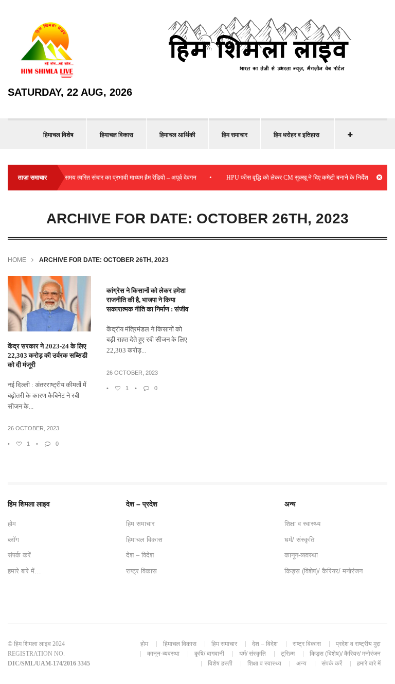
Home (17, 260)
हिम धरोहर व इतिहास (296, 134)
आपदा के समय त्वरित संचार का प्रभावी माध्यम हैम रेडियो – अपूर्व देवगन (114, 177)
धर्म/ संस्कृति (299, 539)
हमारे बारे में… (24, 571)
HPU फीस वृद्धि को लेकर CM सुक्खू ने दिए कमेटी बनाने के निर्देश (291, 177)
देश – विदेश (140, 555)
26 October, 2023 (33, 428)
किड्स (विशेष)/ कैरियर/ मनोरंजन (323, 571)
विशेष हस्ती (220, 663)
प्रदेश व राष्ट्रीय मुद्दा (358, 643)
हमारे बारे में (369, 663)
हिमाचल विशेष (58, 134)
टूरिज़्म (288, 653)
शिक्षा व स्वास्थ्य (302, 524)
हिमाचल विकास (116, 134)
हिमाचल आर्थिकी (177, 134)
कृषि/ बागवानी (209, 653)
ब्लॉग (13, 539)
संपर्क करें (19, 555)
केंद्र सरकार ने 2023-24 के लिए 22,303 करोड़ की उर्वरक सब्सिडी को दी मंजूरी (47, 355)
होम (12, 524)
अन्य (301, 663)
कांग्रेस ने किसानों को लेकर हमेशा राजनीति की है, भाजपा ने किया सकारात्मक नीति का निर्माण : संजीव (147, 300)
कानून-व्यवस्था (301, 555)
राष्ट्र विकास (141, 571)
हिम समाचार (234, 134)
